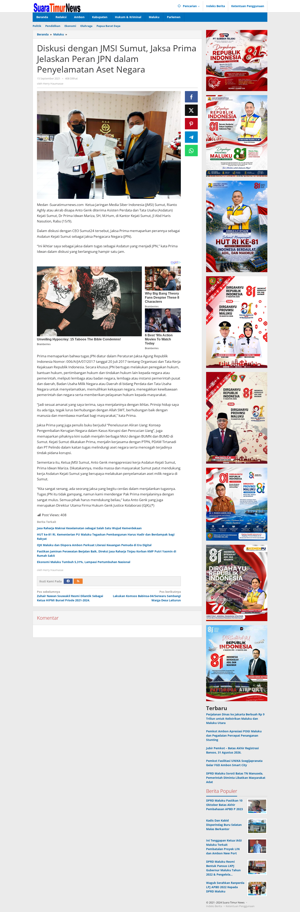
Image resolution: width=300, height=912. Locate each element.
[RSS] (78, 581)
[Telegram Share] (191, 137)
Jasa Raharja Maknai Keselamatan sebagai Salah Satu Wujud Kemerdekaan (89, 528)
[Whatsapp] (191, 150)
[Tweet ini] (191, 110)
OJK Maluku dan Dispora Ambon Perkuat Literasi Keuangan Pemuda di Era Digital (94, 545)
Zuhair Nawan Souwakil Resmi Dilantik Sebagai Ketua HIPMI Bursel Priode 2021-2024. (70, 596)
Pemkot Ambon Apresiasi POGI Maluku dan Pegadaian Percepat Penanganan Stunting (234, 735)
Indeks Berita (214, 906)
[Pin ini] (191, 123)
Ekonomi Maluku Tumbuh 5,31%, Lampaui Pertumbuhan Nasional (83, 562)
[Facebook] (68, 581)
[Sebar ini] (191, 96)
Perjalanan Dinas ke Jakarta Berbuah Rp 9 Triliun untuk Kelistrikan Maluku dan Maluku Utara (235, 718)
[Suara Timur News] (57, 7)
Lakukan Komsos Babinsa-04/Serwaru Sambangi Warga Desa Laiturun (147, 596)
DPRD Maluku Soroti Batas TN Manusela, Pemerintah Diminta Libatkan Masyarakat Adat (235, 777)
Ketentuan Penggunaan (240, 906)
